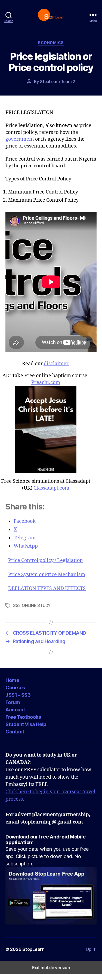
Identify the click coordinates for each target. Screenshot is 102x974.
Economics (51, 42)
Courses (15, 687)
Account (15, 709)
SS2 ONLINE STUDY (32, 605)
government (19, 139)
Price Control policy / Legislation (45, 561)
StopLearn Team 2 (57, 81)
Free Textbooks (23, 717)
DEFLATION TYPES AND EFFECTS (47, 589)
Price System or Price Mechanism (46, 575)
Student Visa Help (26, 724)
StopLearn (33, 949)
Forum (12, 702)
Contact (14, 732)
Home (12, 680)
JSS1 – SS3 (17, 695)
